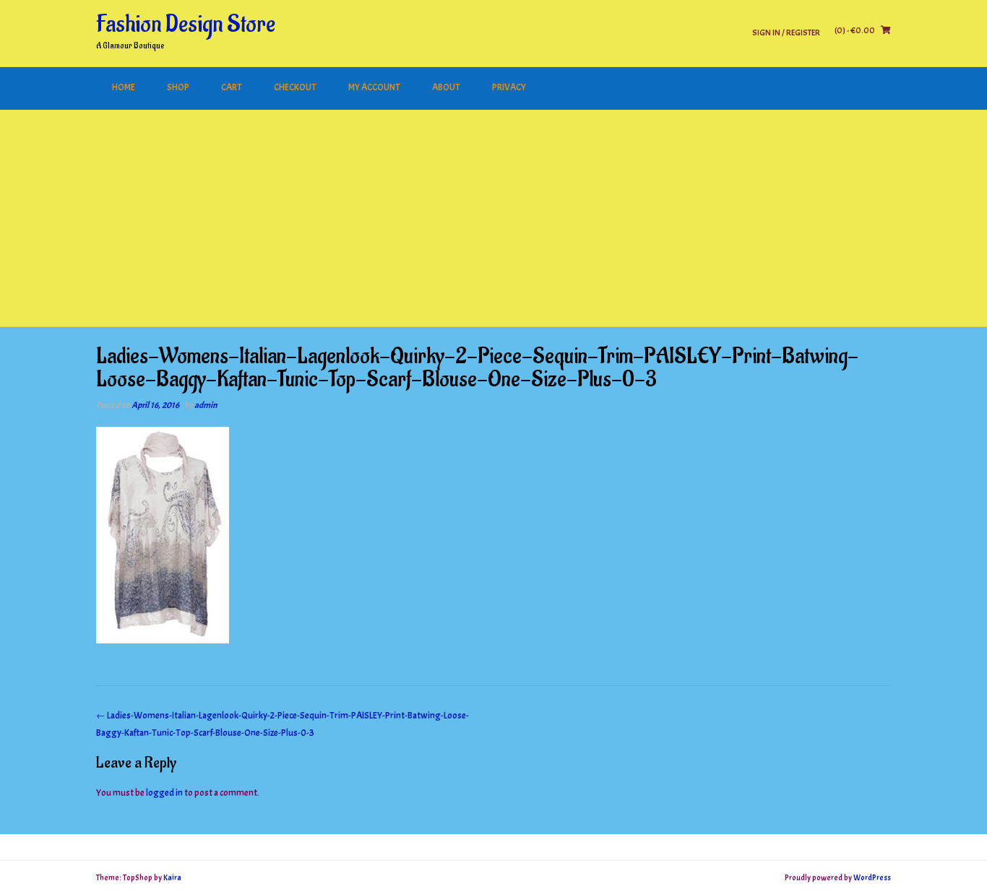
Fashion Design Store (185, 24)
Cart (231, 87)
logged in (164, 793)
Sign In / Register (786, 32)
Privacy (509, 87)
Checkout (295, 87)
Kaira (172, 877)
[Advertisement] (493, 218)
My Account (374, 87)
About (446, 87)
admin (205, 405)
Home (123, 87)
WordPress (872, 877)
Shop (178, 87)
